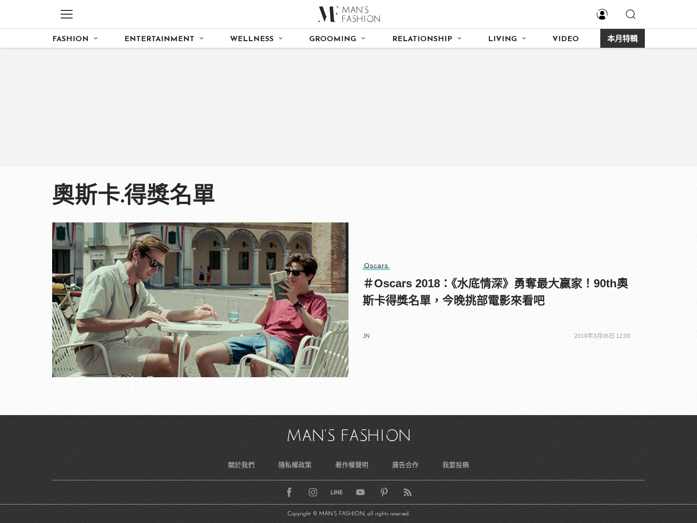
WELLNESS (252, 39)
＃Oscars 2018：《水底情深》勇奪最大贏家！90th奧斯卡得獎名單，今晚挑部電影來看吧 (495, 292)
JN (366, 336)
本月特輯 (622, 39)
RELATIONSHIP (422, 39)
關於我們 (241, 465)
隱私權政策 (295, 465)
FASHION (70, 39)
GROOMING (332, 39)
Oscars (376, 265)
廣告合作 (405, 465)
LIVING (502, 39)
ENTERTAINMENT (159, 39)
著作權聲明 (351, 465)
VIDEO (565, 39)
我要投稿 (455, 465)
